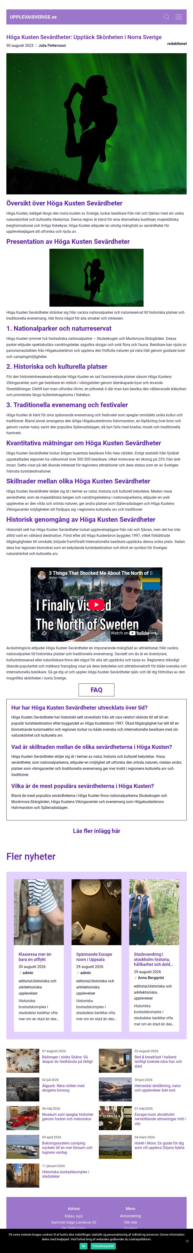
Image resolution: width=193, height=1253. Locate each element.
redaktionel (177, 43)
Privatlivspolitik (103, 1246)
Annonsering (130, 1216)
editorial (25, 981)
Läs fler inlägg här (96, 830)
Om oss (130, 1222)
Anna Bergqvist (151, 978)
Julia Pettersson (52, 45)
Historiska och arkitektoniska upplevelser (37, 987)
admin (28, 973)
